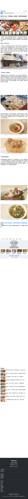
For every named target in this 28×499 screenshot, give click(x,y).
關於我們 (2, 470)
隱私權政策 (2, 475)
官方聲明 (2, 490)
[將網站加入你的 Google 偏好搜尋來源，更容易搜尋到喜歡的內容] (14, 257)
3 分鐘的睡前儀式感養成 (14, 243)
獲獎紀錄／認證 (2, 491)
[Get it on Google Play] (16, 494)
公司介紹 (2, 482)
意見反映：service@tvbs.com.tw (14, 463)
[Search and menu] (26, 11)
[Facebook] (10, 466)
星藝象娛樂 (2, 486)
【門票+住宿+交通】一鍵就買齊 (14, 247)
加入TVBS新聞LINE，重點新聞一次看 (14, 256)
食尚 (2, 14)
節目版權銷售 (2, 487)
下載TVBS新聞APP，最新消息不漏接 (14, 255)
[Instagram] (14, 466)
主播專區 (2, 485)
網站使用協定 (2, 477)
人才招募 (2, 484)
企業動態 (2, 483)
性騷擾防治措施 (2, 476)
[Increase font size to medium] (23, 11)
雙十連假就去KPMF (14, 246)
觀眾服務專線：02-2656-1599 (14, 464)
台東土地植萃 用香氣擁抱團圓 (14, 242)
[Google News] (17, 466)
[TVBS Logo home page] (3, 11)
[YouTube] (16, 466)
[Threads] (13, 466)
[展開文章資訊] (26, 18)
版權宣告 (2, 478)
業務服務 (2, 489)
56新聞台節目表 (2, 471)
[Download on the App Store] (11, 494)
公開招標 (2, 488)
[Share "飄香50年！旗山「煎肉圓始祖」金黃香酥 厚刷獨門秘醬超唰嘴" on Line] (25, 11)
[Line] (12, 466)
